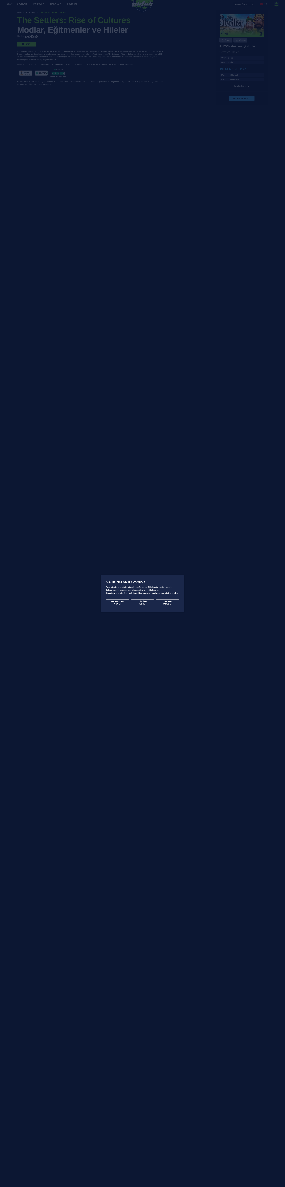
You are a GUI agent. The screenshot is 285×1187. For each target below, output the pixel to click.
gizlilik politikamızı (137, 593)
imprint (154, 593)
